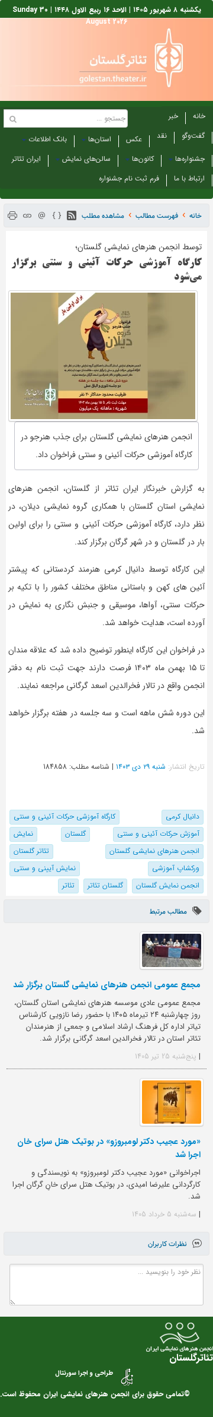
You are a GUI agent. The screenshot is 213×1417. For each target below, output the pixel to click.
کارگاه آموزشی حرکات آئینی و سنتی (64, 816)
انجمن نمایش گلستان (167, 885)
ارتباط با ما (189, 178)
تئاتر (68, 885)
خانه (199, 116)
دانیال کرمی (182, 816)
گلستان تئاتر (105, 885)
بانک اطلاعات (47, 139)
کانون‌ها (143, 158)
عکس (134, 139)
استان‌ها (99, 139)
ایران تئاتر (26, 158)
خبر (173, 116)
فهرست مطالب (156, 215)
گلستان (75, 833)
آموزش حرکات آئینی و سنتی (158, 833)
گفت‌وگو (193, 135)
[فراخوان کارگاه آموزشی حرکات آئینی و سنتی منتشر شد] (103, 356)
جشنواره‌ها (190, 158)
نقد (162, 135)
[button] (72, 215)
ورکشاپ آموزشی (175, 868)
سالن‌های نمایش (86, 158)
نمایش (23, 833)
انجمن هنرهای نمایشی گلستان (154, 851)
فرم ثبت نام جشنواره (129, 178)
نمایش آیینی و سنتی (45, 868)
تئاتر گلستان (31, 851)
